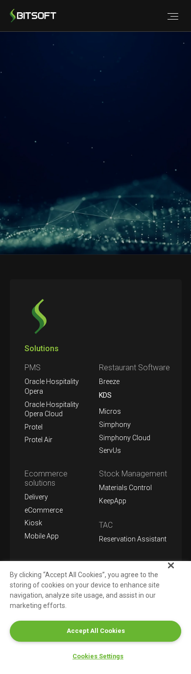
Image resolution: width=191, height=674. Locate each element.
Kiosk (33, 523)
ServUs (110, 450)
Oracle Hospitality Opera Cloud (51, 409)
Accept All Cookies (96, 630)
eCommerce (43, 510)
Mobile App (41, 536)
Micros (110, 411)
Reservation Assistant (133, 539)
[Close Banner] (171, 565)
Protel (33, 427)
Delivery (36, 497)
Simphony (115, 424)
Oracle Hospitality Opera (51, 386)
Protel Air (38, 440)
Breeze (109, 381)
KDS (105, 395)
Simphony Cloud (124, 438)
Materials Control (125, 488)
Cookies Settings (97, 656)
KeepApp (112, 501)
